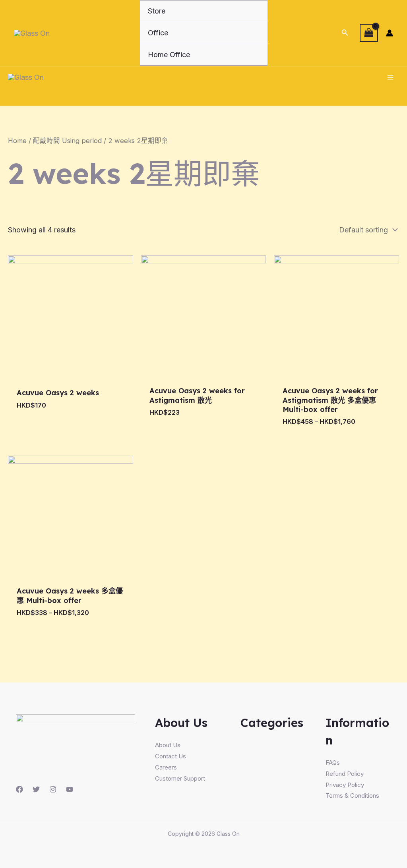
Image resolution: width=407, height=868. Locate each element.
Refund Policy (345, 773)
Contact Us (170, 756)
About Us (167, 745)
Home (17, 141)
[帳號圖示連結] (389, 33)
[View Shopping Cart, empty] (369, 33)
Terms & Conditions (352, 795)
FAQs (333, 762)
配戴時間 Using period (67, 141)
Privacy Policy (345, 785)
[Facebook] (19, 789)
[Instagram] (52, 789)
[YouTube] (69, 789)
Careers (166, 767)
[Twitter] (36, 789)
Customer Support (180, 778)
